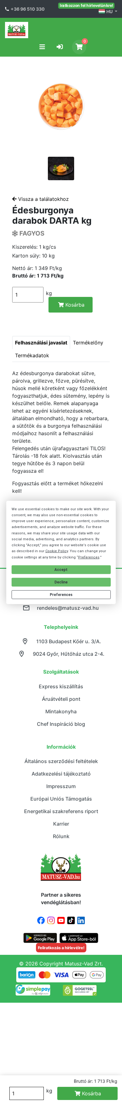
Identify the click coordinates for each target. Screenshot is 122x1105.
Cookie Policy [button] (56, 551)
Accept (61, 570)
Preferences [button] (88, 557)
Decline (61, 582)
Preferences (61, 595)
